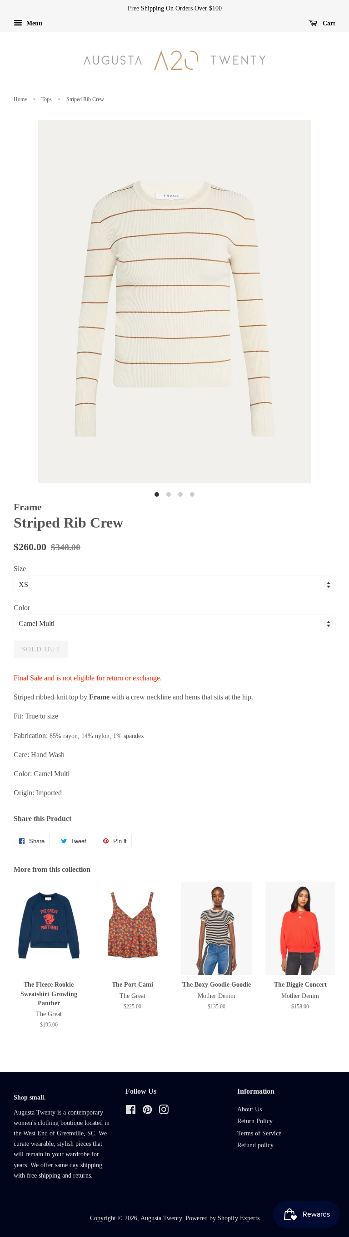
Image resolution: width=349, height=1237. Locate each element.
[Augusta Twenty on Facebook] (130, 1111)
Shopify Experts (238, 1218)
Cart (328, 23)
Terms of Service (259, 1133)
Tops (46, 99)
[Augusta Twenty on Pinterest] (147, 1111)
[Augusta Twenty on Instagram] (164, 1111)
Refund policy (255, 1145)
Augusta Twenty (161, 1218)
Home (20, 99)
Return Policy (255, 1121)
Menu (33, 23)
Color (22, 607)
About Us (249, 1109)
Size (20, 568)
